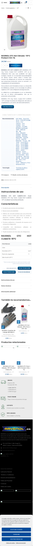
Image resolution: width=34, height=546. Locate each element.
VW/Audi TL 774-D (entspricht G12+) (23, 163)
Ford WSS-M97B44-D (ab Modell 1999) (22, 128)
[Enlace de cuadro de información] (16, 386)
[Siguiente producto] (30, 8)
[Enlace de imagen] (10, 455)
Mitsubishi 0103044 (20, 133)
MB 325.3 (18, 132)
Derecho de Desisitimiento (8, 477)
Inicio (2, 8)
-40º (28, 372)
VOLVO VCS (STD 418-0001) (22, 154)
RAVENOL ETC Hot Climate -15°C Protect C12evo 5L (9, 367)
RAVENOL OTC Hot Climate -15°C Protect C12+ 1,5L (24, 326)
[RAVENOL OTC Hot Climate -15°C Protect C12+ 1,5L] (24, 313)
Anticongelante (10, 8)
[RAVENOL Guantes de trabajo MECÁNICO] (8, 316)
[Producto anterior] (26, 8)
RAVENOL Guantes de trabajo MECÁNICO (8, 331)
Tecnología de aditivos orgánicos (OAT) (21, 168)
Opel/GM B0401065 (21, 139)
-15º (17, 8)
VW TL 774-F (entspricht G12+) (21, 161)
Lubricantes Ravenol (6, 471)
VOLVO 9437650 (20, 151)
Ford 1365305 (20, 125)
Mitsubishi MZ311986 (21, 136)
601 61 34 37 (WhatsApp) (10, 448)
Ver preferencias (16, 539)
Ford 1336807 (20, 124)
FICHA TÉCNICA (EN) (24, 268)
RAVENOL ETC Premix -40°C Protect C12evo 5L (24, 367)
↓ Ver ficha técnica (8, 106)
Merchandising (7, 334)
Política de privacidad (21, 543)
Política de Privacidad (6, 480)
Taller (12, 334)
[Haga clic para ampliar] (5, 50)
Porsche (25, 140)
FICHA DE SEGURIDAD (24, 272)
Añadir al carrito (15, 65)
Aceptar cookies (16, 529)
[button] (3, 327)
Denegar (16, 534)
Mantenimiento (12, 336)
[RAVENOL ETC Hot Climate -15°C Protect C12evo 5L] (8, 355)
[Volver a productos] (28, 8)
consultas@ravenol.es (9, 450)
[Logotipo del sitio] (16, 2)
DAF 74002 (19, 118)
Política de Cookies (10, 543)
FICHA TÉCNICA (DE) (8, 272)
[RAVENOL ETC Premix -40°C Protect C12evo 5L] (24, 355)
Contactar (3, 483)
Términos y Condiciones (7, 474)
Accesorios (4, 336)
